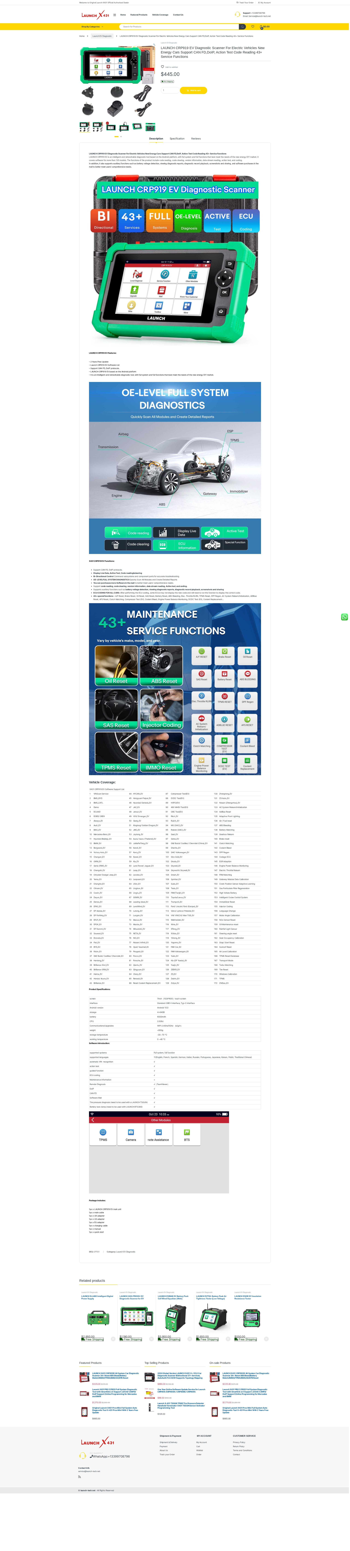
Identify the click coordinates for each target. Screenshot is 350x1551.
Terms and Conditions (242, 1450)
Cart (198, 1446)
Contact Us (178, 15)
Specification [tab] (177, 138)
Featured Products (138, 15)
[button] (154, 44)
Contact (236, 1454)
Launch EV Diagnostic (102, 36)
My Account (266, 3)
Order (198, 1454)
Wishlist (199, 1450)
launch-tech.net (88, 1490)
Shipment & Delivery (168, 1442)
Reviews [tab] (196, 138)
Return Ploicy (238, 1446)
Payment (163, 1446)
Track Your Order (246, 3)
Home (123, 15)
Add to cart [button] (113, 1339)
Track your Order (167, 1454)
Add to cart (195, 90)
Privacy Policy (239, 1442)
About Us (164, 1450)
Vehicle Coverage (160, 15)
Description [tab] (156, 138)
